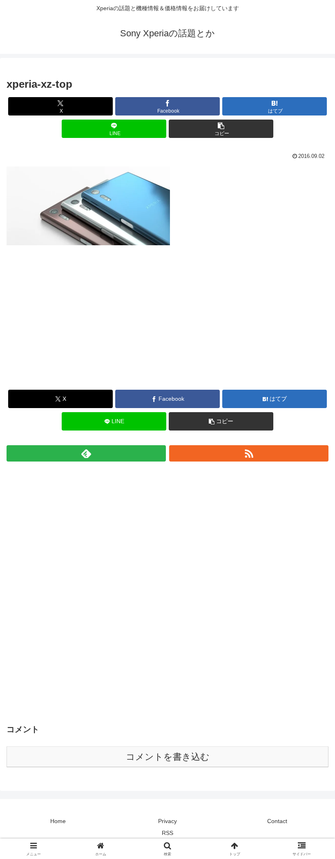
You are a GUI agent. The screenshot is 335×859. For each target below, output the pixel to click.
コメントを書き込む (168, 757)
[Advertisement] (167, 324)
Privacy (167, 821)
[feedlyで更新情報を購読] (86, 453)
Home (58, 821)
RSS (167, 833)
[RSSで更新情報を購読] (248, 453)
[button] (221, 129)
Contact (277, 821)
